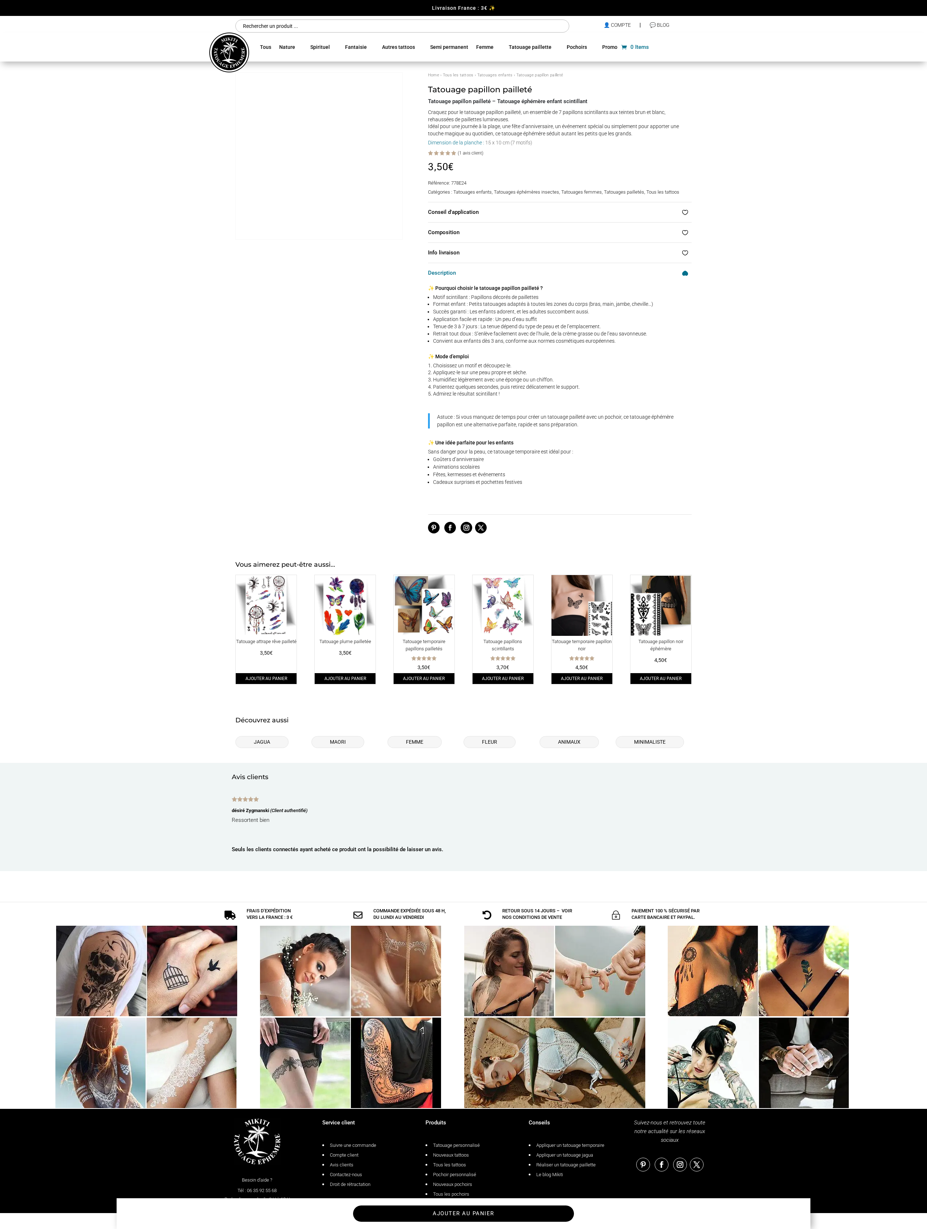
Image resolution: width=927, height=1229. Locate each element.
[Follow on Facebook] (450, 527)
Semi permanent (449, 47)
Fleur (489, 742)
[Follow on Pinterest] (434, 527)
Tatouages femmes (581, 192)
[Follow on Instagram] (466, 527)
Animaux (569, 742)
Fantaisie (356, 47)
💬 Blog (660, 25)
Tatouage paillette (530, 47)
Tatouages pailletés (624, 192)
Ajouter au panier (266, 678)
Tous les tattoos (458, 75)
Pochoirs (577, 47)
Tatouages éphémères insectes (526, 192)
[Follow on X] (481, 527)
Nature (287, 47)
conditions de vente (537, 917)
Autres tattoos (398, 47)
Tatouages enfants (495, 75)
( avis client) (470, 153)
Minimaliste (650, 742)
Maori (338, 742)
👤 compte (617, 25)
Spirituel (320, 47)
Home (433, 75)
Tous (265, 47)
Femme (485, 47)
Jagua (262, 742)
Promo (609, 47)
